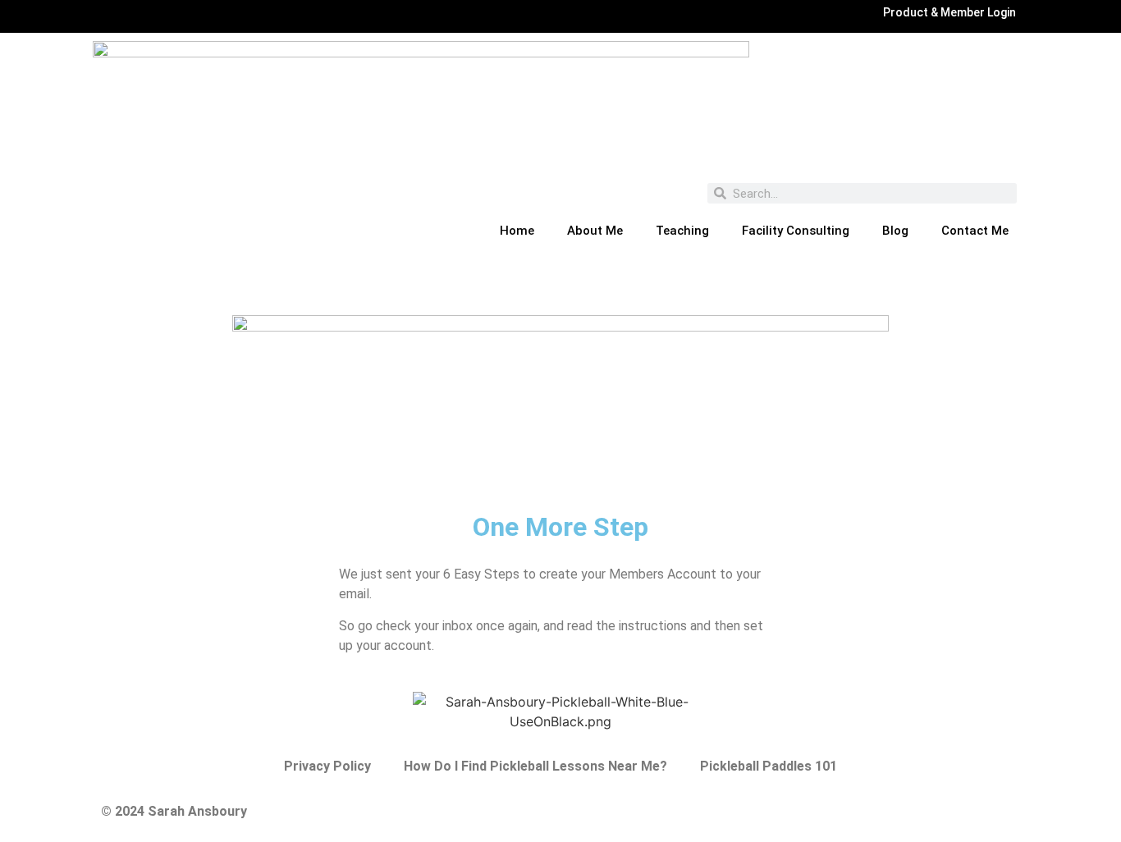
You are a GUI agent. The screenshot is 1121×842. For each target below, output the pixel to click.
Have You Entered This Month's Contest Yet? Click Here (560, 290)
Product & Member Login (949, 12)
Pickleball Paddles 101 (768, 766)
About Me (595, 230)
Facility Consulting (795, 230)
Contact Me (975, 230)
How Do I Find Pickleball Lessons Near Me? (535, 766)
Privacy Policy (327, 766)
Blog (895, 230)
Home (517, 230)
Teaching (682, 230)
